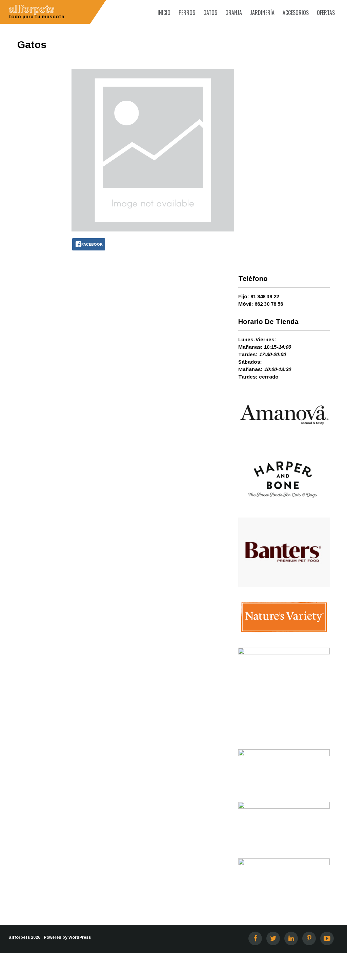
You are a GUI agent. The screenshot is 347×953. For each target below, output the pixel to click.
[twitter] (273, 938)
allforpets (19, 937)
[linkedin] (291, 938)
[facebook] (255, 938)
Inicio (164, 12)
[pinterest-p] (309, 938)
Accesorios (296, 12)
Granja (233, 12)
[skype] (327, 938)
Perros (187, 12)
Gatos (210, 12)
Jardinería (262, 12)
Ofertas (326, 12)
